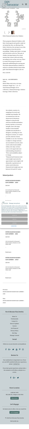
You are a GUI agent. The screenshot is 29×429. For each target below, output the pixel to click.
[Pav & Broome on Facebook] (6, 349)
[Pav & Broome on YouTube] (16, 349)
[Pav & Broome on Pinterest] (19, 349)
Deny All (14, 219)
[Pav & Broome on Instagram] (23, 349)
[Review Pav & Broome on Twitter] (18, 377)
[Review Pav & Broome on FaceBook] (10, 377)
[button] (27, 203)
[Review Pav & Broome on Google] (14, 377)
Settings (14, 223)
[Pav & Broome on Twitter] (13, 349)
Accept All (14, 215)
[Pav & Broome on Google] (9, 349)
